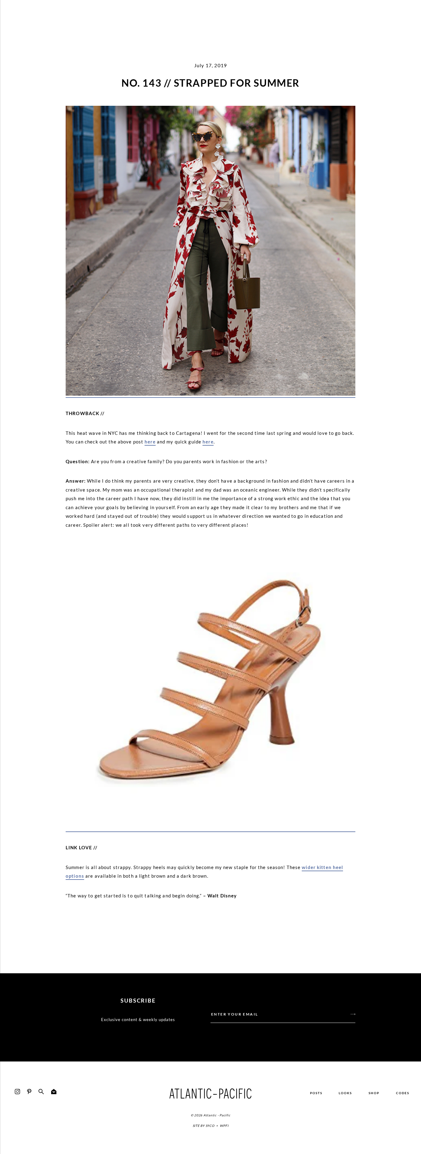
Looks (345, 1093)
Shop (374, 1093)
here (150, 441)
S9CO (210, 1125)
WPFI (224, 1125)
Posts (316, 1093)
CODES (402, 1093)
